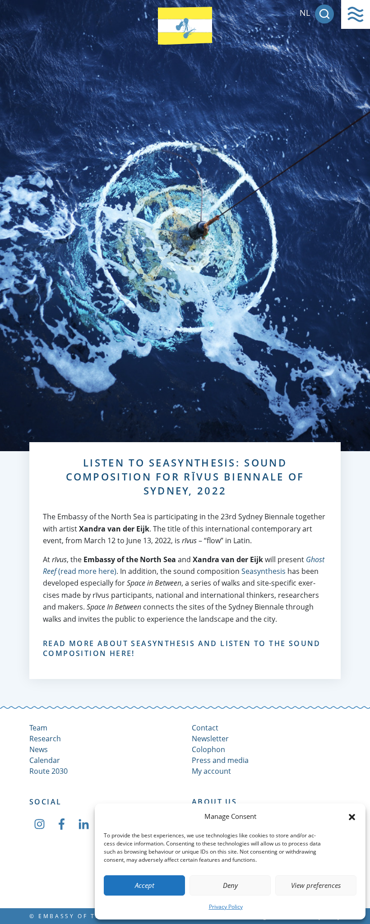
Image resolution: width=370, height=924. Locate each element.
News (38, 749)
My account (211, 771)
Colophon (208, 749)
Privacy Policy (226, 906)
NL (305, 12)
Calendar (44, 760)
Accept (144, 885)
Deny (230, 885)
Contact (205, 728)
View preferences (316, 885)
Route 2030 (48, 771)
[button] (351, 816)
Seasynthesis (263, 571)
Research (45, 739)
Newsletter (210, 739)
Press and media (220, 760)
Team (38, 728)
